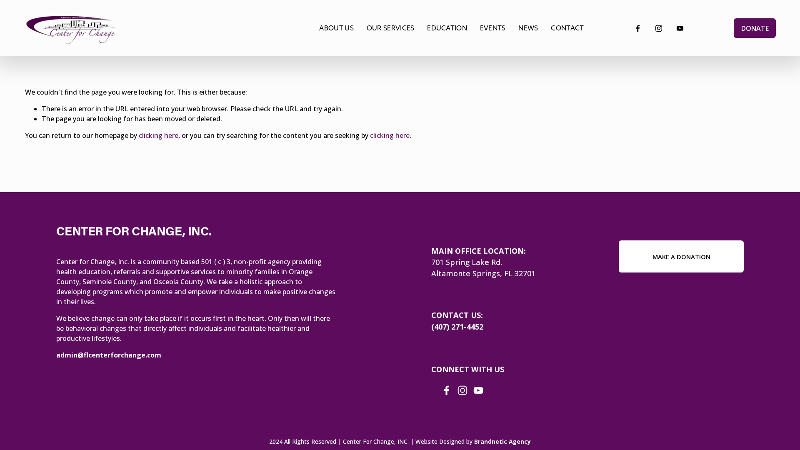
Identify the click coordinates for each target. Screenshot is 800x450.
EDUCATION (447, 28)
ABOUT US (336, 28)
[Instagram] (659, 28)
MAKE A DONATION (681, 256)
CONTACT (567, 28)
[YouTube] (680, 28)
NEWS (528, 28)
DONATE (755, 28)
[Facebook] (638, 28)
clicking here (158, 135)
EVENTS (493, 28)
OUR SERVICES (391, 28)
